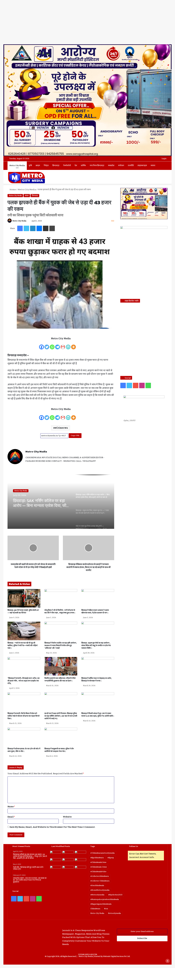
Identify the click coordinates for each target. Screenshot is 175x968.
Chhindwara (95, 908)
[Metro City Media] (26, 177)
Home (12, 189)
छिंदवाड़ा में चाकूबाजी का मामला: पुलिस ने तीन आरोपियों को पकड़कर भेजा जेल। (59, 750)
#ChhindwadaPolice (98, 871)
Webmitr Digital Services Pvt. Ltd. (116, 956)
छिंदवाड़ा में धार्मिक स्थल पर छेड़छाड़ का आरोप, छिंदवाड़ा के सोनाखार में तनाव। (96, 679)
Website (67, 817)
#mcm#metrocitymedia (99, 890)
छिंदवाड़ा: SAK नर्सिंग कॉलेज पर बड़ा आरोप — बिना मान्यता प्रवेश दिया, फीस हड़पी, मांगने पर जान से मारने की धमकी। (41, 503)
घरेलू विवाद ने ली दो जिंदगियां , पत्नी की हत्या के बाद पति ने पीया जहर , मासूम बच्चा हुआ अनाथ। (59, 611)
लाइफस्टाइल (142, 165)
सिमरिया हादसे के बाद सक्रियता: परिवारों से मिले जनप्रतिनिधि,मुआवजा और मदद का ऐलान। (59, 679)
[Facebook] (41, 345)
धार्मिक (83, 165)
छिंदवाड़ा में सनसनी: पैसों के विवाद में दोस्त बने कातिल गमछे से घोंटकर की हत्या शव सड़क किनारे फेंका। (24, 716)
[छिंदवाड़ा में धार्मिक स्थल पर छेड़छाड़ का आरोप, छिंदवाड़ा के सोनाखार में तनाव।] (97, 666)
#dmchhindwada (97, 885)
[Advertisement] (87, 24)
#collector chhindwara (99, 881)
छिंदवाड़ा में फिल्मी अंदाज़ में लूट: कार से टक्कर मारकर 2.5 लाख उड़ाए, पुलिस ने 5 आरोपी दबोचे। (97, 714)
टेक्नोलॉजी (67, 165)
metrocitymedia (114, 913)
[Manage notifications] (167, 961)
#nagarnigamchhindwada (100, 904)
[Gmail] (62, 345)
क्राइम (38, 165)
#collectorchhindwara (99, 876)
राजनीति (131, 165)
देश (76, 165)
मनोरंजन (121, 165)
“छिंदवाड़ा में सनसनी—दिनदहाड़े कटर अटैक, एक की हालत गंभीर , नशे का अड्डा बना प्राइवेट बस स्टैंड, (24, 681)
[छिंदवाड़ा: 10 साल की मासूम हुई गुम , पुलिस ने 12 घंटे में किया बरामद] (68, 869)
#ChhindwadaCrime (98, 862)
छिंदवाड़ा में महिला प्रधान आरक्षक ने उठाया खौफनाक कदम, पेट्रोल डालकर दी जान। (95, 611)
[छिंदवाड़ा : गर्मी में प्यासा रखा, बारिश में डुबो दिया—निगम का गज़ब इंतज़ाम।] (55, 869)
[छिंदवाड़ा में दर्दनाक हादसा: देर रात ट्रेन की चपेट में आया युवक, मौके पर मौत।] (24, 737)
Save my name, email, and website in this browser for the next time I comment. (52, 827)
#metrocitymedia (97, 894)
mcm (106, 908)
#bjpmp (110, 857)
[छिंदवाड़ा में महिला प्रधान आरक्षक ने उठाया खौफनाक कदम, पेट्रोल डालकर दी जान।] (97, 598)
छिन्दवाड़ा (55, 165)
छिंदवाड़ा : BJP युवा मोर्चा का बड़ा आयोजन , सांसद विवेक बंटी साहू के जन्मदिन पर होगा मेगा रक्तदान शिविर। (96, 645)
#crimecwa (61, 428)
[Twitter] (46, 345)
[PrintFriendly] (68, 345)
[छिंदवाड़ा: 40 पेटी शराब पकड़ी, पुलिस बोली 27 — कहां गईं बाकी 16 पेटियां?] (24, 598)
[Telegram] (57, 345)
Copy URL (75, 435)
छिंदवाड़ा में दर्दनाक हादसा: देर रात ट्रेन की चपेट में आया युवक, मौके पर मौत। (24, 750)
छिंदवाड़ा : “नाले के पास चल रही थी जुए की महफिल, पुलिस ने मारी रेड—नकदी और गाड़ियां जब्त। (22, 645)
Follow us (133, 846)
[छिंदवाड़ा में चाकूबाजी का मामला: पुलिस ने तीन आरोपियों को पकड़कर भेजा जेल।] (60, 737)
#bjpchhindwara (97, 857)
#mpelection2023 (115, 894)
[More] (73, 345)
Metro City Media (17, 165)
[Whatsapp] (52, 345)
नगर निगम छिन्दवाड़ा (97, 165)
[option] (61, 501)
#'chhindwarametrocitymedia (102, 853)
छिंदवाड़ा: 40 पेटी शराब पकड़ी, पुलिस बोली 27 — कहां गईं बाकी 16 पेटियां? (23, 611)
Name (11, 807)
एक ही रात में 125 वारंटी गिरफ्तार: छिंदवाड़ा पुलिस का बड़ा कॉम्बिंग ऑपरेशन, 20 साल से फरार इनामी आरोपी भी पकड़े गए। (60, 716)
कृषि (30, 165)
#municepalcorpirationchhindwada (104, 899)
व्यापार (153, 165)
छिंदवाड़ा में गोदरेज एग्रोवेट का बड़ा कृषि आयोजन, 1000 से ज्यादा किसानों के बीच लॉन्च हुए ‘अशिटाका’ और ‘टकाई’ (60, 645)
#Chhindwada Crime (98, 867)
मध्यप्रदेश (111, 165)
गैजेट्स (46, 165)
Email (11, 817)
